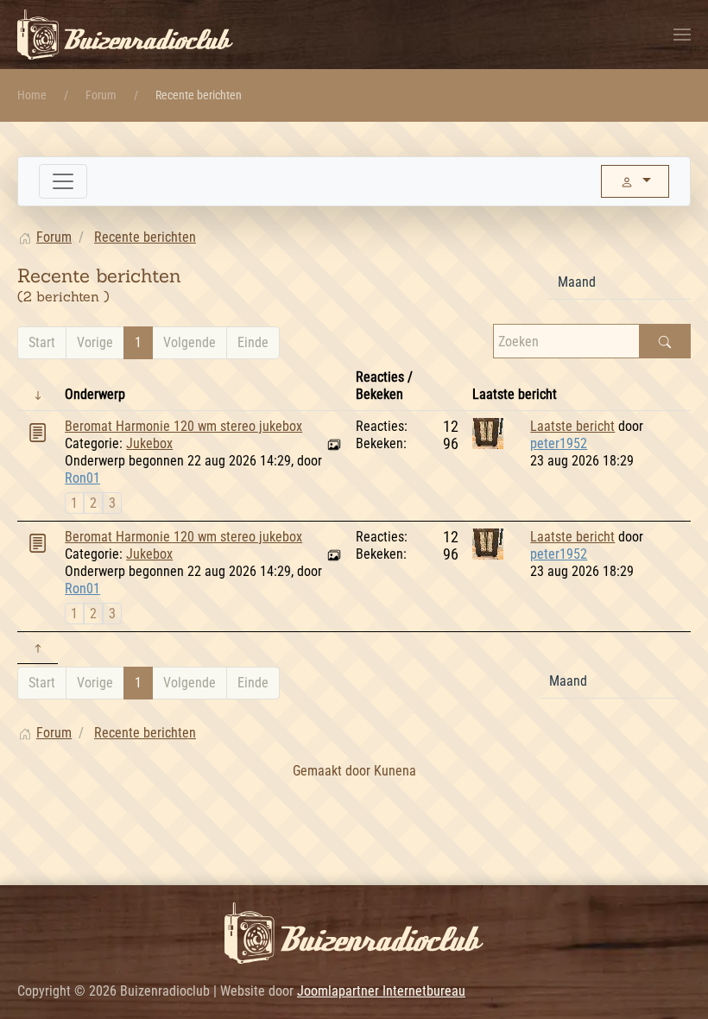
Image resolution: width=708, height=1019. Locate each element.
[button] (682, 34)
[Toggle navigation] (63, 181)
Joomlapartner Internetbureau (381, 991)
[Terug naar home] (125, 34)
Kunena (395, 771)
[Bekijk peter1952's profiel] (487, 432)
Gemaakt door (333, 771)
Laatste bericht (572, 426)
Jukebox (149, 443)
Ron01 (82, 478)
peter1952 (558, 443)
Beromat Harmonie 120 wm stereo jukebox (183, 426)
